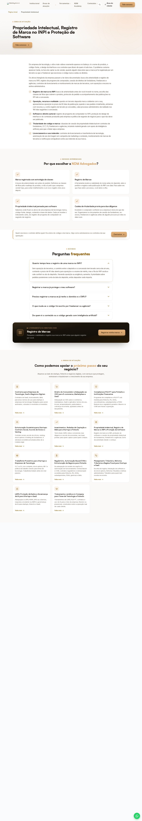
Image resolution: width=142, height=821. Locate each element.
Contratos (119, 234)
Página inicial (12, 12)
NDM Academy (77, 4)
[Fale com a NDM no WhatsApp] (137, 816)
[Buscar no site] (100, 4)
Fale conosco (127, 4)
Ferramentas (65, 3)
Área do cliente (110, 4)
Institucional (34, 3)
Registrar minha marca (110, 332)
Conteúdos (92, 3)
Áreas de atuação (49, 4)
